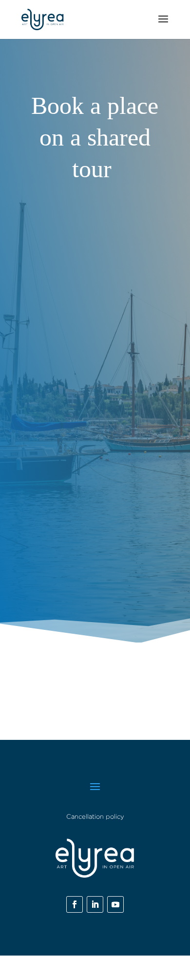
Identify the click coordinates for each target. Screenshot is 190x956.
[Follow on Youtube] (115, 904)
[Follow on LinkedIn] (95, 904)
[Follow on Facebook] (74, 904)
